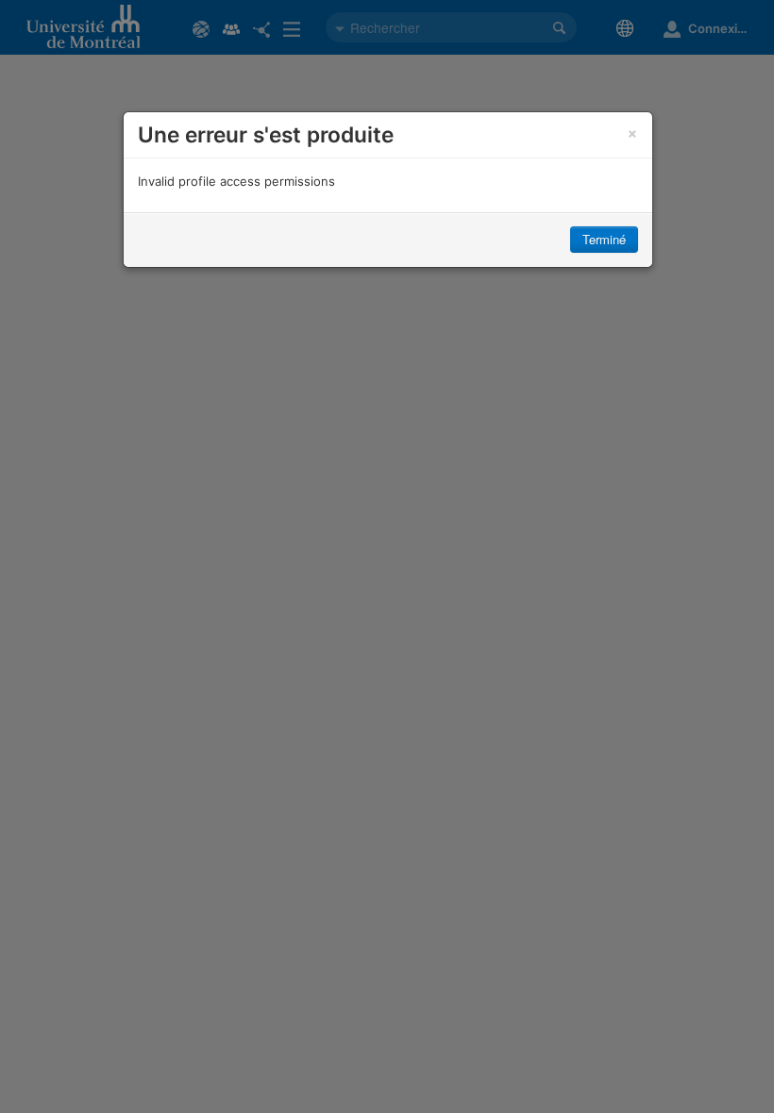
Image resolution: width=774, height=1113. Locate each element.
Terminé (604, 239)
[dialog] (388, 189)
